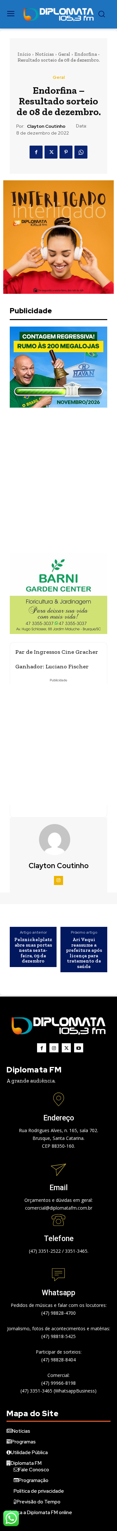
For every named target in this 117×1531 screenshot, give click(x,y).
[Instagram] (58, 880)
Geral (64, 54)
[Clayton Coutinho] (58, 839)
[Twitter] (51, 152)
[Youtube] (78, 1047)
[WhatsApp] (80, 152)
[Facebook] (36, 152)
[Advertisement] (58, 480)
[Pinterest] (65, 152)
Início (24, 54)
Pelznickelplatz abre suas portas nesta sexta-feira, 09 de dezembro (33, 950)
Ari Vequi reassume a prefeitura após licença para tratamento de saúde (84, 953)
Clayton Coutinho (46, 126)
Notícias (44, 54)
